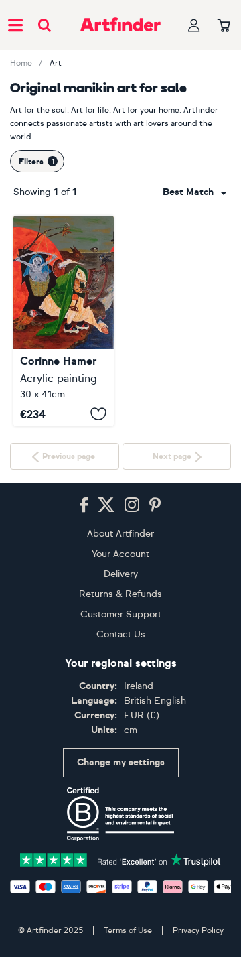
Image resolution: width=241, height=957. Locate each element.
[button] (195, 192)
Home (21, 63)
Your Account (120, 554)
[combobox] (195, 192)
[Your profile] (194, 25)
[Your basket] (224, 26)
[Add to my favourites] (98, 414)
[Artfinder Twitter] (106, 505)
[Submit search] (44, 25)
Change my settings (121, 762)
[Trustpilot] (120, 858)
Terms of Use (128, 930)
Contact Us (120, 634)
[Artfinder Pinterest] (155, 505)
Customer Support (120, 614)
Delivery (121, 574)
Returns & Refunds (120, 594)
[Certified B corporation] (120, 814)
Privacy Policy (198, 930)
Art (56, 63)
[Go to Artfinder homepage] (120, 25)
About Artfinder (120, 533)
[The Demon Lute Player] (63, 321)
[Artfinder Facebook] (84, 505)
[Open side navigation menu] (15, 25)
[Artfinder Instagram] (132, 505)
